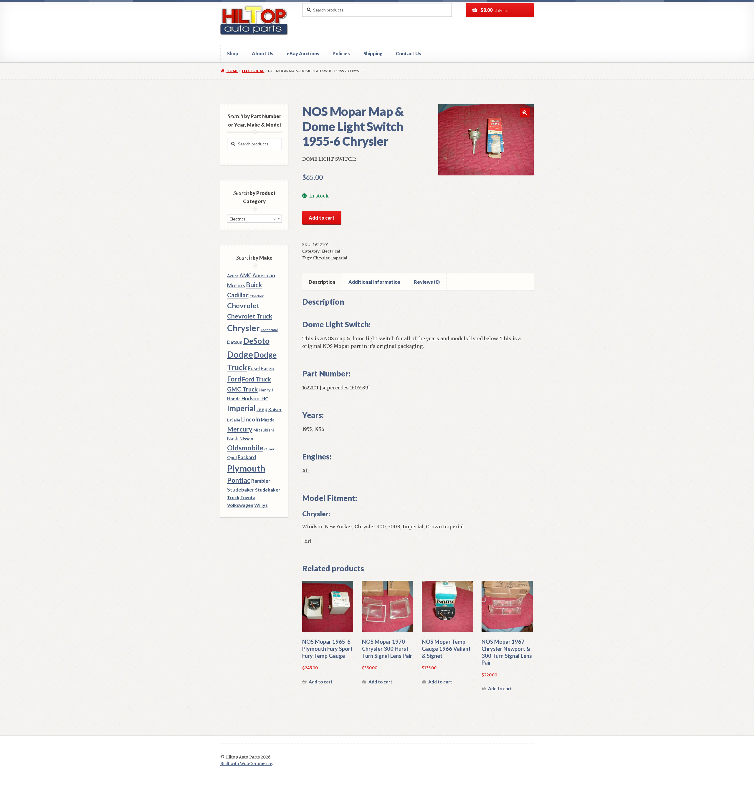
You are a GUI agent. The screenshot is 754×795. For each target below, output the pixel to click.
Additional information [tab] (374, 282)
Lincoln (250, 419)
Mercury (239, 429)
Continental (269, 330)
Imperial (339, 257)
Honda (234, 398)
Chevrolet (243, 305)
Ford (234, 379)
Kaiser (275, 409)
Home (232, 71)
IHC (264, 398)
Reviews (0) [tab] (427, 282)
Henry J (266, 389)
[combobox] (254, 219)
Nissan (246, 438)
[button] (525, 112)
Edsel (254, 368)
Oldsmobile (245, 448)
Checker (256, 296)
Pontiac (238, 480)
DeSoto (256, 341)
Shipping (373, 53)
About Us (262, 53)
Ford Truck (256, 379)
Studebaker (240, 490)
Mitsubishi (263, 429)
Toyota (247, 497)
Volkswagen (240, 505)
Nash (233, 438)
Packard (247, 457)
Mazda (268, 419)
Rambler (260, 481)
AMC (245, 275)
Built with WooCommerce (246, 763)
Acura (233, 275)
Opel (232, 457)
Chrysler (321, 257)
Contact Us (408, 53)
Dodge (240, 354)
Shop (232, 53)
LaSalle (233, 420)
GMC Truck (242, 389)
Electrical (253, 71)
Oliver (269, 449)
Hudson (250, 398)
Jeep (262, 409)
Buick (254, 285)
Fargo (268, 368)
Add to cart (322, 217)
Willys (261, 505)
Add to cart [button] (321, 681)
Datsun (234, 342)
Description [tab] (322, 282)
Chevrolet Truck (249, 316)
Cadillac (238, 294)
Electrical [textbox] (253, 218)
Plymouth (246, 468)
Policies (341, 53)
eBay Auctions (303, 53)
